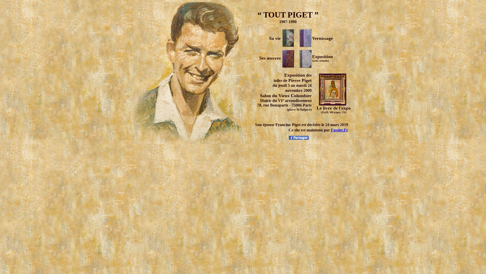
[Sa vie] (288, 45)
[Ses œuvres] (288, 66)
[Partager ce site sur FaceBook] (299, 138)
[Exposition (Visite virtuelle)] (305, 66)
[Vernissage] (305, 45)
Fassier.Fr (339, 130)
